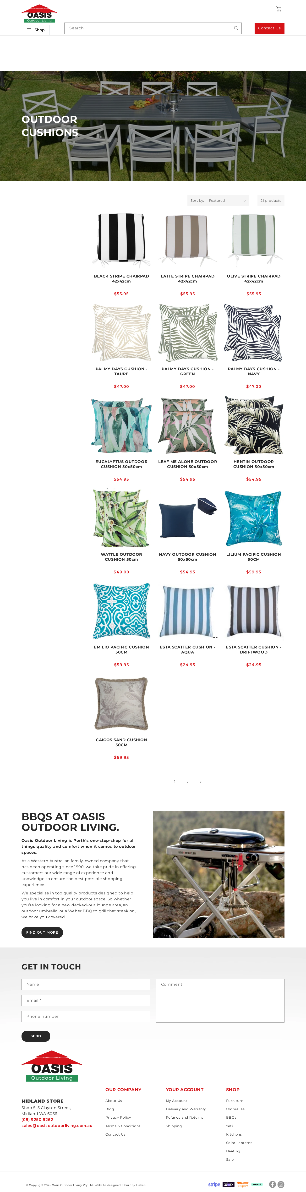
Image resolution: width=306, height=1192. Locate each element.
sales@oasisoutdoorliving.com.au (57, 1125)
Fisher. (141, 1185)
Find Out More (42, 932)
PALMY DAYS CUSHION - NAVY (254, 371)
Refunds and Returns (184, 1117)
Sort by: (197, 200)
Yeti (229, 1126)
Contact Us (269, 28)
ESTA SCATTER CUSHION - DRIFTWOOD (253, 649)
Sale (230, 1159)
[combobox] (153, 28)
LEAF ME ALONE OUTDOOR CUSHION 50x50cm (187, 464)
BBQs (231, 1117)
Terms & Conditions (123, 1126)
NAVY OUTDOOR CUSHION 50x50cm (187, 557)
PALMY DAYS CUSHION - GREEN (187, 371)
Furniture (234, 1101)
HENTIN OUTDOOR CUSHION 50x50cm (253, 464)
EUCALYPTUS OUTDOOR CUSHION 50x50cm (121, 464)
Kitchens (234, 1134)
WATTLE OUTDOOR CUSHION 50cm (121, 557)
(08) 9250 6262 (37, 1119)
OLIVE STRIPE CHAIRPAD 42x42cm (254, 278)
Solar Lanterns (239, 1143)
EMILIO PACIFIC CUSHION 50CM (121, 649)
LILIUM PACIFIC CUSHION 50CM (253, 557)
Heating (233, 1151)
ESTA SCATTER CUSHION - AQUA (187, 649)
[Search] (236, 28)
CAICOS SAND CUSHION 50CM (121, 742)
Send (36, 1036)
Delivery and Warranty (186, 1109)
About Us (113, 1101)
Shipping (174, 1126)
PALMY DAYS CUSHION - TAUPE (122, 371)
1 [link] (175, 781)
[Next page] (200, 782)
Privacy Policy (118, 1117)
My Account (176, 1101)
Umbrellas (235, 1109)
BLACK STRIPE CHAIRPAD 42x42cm (121, 278)
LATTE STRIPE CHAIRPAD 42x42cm (188, 278)
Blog (109, 1109)
